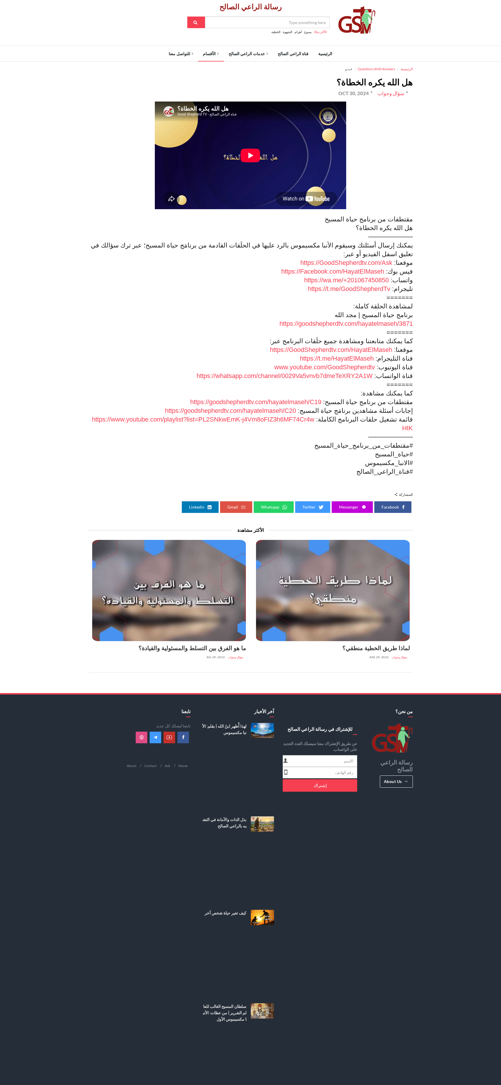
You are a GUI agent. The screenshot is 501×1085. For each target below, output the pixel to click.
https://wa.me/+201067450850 (346, 280)
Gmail (233, 506)
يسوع (308, 32)
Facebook (391, 506)
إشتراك (320, 785)
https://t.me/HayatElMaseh (337, 358)
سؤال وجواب (399, 657)
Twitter (309, 506)
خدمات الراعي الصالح (247, 53)
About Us (393, 781)
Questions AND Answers (376, 69)
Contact (150, 766)
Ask (167, 766)
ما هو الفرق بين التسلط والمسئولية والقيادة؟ (192, 648)
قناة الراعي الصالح (293, 53)
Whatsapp (270, 506)
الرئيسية (325, 53)
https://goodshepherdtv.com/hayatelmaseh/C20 (230, 410)
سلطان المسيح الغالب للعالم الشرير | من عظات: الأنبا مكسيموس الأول (224, 1012)
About (131, 766)
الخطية (275, 32)
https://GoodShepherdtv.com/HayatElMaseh (331, 349)
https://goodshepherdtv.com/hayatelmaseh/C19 (255, 402)
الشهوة (287, 32)
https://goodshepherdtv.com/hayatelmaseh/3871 (346, 323)
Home (183, 766)
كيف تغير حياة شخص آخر (225, 913)
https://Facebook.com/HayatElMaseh (332, 271)
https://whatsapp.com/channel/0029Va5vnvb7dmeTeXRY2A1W (285, 375)
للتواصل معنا (179, 53)
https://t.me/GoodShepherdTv (349, 288)
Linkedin (197, 506)
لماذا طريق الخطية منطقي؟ (376, 648)
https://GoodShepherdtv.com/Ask (346, 262)
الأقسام (209, 53)
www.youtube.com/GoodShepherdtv (324, 367)
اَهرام (298, 32)
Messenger (349, 506)
